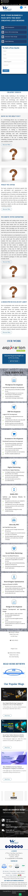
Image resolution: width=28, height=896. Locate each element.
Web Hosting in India (8, 878)
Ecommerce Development (14, 438)
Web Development (9, 27)
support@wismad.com (13, 827)
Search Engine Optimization (14, 582)
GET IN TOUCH (14, 361)
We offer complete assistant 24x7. (12, 453)
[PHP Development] (14, 407)
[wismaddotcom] (9, 846)
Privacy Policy (13, 871)
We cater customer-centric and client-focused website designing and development (14, 615)
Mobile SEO (14, 494)
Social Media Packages (12, 876)
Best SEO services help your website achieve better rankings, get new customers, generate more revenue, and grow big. (15, 588)
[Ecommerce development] (14, 434)
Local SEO (22, 878)
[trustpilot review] (23, 865)
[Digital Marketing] (14, 462)
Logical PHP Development (10, 414)
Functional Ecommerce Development (13, 441)
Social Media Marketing (14, 553)
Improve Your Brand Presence (11, 556)
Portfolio (15, 875)
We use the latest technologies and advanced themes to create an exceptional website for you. (15, 623)
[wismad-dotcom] (18, 846)
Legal (18, 871)
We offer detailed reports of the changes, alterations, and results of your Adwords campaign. (14, 538)
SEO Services (5, 871)
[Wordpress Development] (14, 380)
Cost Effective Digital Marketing (11, 470)
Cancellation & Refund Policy (18, 873)
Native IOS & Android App (11, 32)
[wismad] (12, 846)
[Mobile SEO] (14, 489)
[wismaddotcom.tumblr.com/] (15, 846)
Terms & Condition (7, 873)
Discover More (6, 144)
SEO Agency (4, 876)
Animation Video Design (11, 36)
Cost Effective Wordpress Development (13, 387)
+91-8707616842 (19, 858)
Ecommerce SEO (16, 878)
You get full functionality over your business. (15, 451)
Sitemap (22, 871)
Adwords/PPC (14, 525)
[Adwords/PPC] (14, 520)
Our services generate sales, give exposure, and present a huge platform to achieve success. (15, 559)
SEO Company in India (21, 876)
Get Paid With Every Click (9, 527)
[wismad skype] (21, 846)
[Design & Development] (14, 602)
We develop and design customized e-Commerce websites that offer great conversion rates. (14, 445)
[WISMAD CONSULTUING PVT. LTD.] (7, 8)
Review (7, 875)
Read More (7, 715)
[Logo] (14, 842)
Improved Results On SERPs (10, 584)
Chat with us (10, 830)
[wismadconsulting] (6, 846)
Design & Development (14, 607)
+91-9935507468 (11, 822)
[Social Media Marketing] (14, 548)
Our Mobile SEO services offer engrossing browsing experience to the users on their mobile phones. (14, 506)
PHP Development (14, 412)
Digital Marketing (9, 41)
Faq (11, 875)
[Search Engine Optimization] (14, 577)
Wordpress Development (14, 385)
